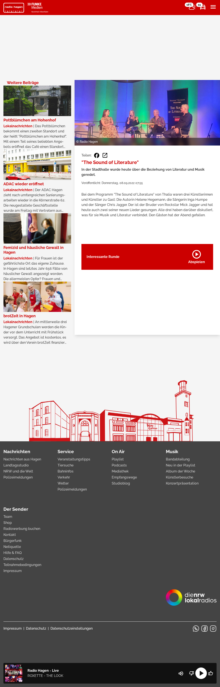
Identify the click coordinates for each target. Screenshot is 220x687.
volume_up (181, 673)
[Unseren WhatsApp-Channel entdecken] (195, 628)
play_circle (201, 673)
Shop (7, 523)
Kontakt (9, 535)
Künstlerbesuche (179, 477)
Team (7, 517)
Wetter (63, 483)
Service (66, 451)
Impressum (12, 571)
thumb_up (210, 673)
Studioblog (121, 483)
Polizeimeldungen (18, 477)
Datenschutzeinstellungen (71, 628)
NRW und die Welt (18, 471)
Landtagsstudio (16, 465)
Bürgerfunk (12, 541)
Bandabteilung (178, 459)
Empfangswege (124, 477)
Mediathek (120, 471)
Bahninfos (65, 471)
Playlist (118, 459)
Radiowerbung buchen (21, 529)
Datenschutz (13, 559)
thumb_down (191, 673)
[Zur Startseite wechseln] (13, 8)
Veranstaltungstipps (74, 459)
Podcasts (119, 465)
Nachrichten (16, 451)
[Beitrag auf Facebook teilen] (96, 155)
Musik (172, 451)
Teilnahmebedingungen (22, 565)
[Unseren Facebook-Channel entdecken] (204, 628)
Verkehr (64, 477)
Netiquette (12, 547)
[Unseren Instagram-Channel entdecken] (213, 628)
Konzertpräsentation (182, 483)
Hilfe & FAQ (12, 553)
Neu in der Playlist (180, 465)
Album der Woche (180, 471)
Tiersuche (65, 465)
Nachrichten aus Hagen (22, 459)
